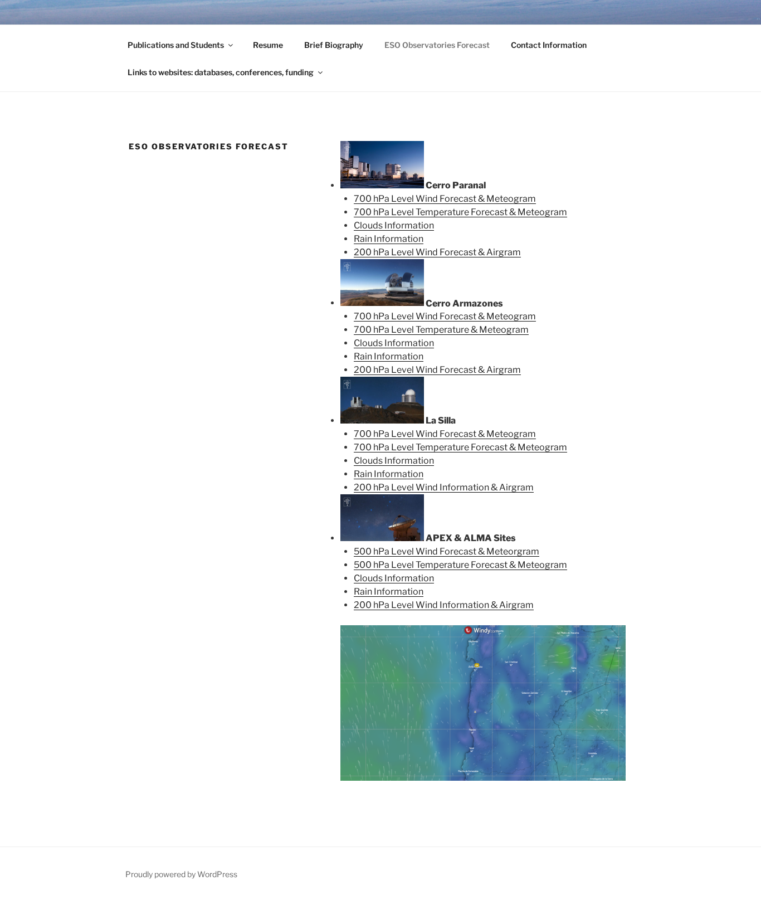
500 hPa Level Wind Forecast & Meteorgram (446, 551)
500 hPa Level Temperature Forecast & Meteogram (460, 565)
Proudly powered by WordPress (181, 874)
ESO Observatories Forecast (437, 45)
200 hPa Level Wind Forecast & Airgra (433, 252)
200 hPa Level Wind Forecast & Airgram (437, 369)
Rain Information (388, 238)
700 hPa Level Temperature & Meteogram (441, 329)
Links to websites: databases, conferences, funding (221, 72)
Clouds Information (394, 225)
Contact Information (549, 45)
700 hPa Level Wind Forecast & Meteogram (445, 198)
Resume (268, 45)
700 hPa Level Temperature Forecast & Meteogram (460, 212)
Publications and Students (176, 45)
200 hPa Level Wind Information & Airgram (444, 487)
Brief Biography (333, 45)
